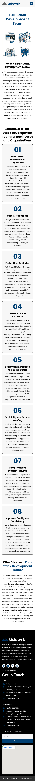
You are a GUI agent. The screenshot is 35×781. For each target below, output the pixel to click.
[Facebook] (3, 666)
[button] (31, 3)
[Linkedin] (8, 666)
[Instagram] (17, 666)
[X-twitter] (12, 666)
